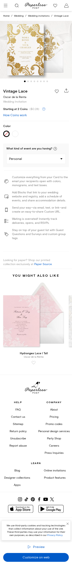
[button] (55, 149)
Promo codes (54, 424)
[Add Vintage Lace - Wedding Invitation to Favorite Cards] (56, 91)
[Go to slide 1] (25, 81)
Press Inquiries (54, 453)
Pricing (54, 417)
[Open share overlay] (66, 90)
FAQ (18, 409)
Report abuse (18, 445)
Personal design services (54, 431)
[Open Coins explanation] (44, 109)
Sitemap (18, 424)
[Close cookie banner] (67, 523)
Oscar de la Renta (14, 97)
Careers (54, 445)
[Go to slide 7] (44, 81)
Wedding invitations (39, 15)
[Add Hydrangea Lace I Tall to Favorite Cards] (33, 362)
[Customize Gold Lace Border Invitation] (36, 49)
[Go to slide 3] (31, 81)
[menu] (5, 5)
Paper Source (43, 264)
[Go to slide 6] (41, 81)
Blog (17, 470)
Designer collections (17, 477)
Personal (15, 159)
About (54, 409)
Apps (17, 485)
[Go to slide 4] (34, 81)
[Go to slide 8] (47, 81)
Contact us (18, 417)
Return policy (18, 431)
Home (6, 15)
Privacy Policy (54, 535)
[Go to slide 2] (28, 81)
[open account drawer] (66, 5)
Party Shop (54, 438)
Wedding (19, 15)
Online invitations (55, 470)
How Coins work (15, 115)
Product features (55, 477)
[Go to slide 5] (37, 81)
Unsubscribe (18, 438)
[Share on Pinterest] (32, 499)
